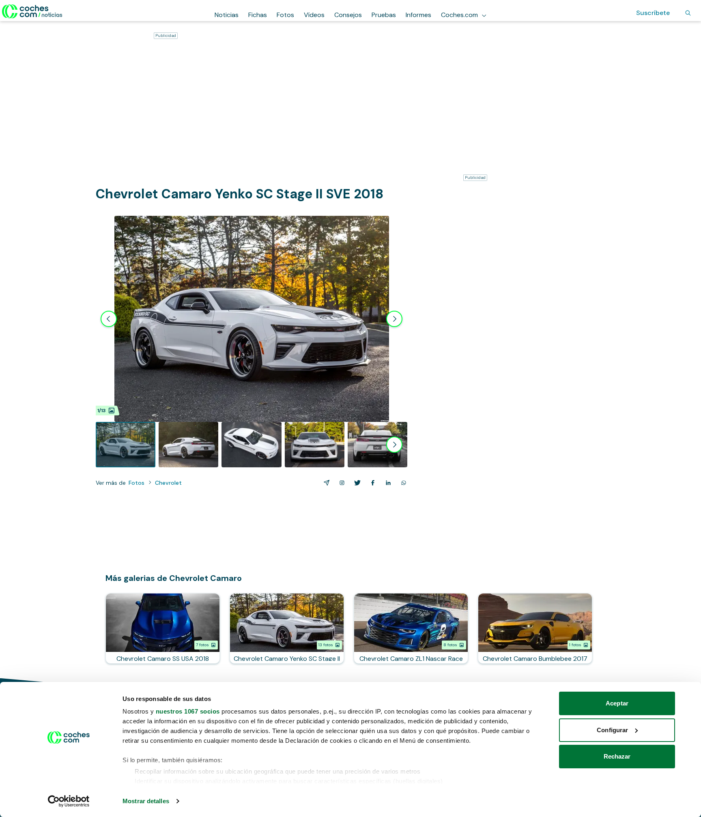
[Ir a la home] (32, 11)
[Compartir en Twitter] (355, 482)
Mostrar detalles (146, 801)
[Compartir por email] (325, 482)
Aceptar (617, 703)
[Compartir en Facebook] (371, 482)
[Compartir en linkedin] (386, 482)
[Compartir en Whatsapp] (402, 482)
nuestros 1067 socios (188, 711)
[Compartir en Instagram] (340, 482)
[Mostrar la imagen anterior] (109, 319)
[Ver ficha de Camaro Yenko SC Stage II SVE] (287, 628)
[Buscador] (688, 13)
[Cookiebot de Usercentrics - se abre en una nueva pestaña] (68, 801)
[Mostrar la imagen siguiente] (394, 319)
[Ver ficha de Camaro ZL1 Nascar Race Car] (411, 628)
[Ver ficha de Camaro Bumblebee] (535, 628)
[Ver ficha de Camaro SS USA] (162, 628)
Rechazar (617, 756)
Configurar (612, 730)
